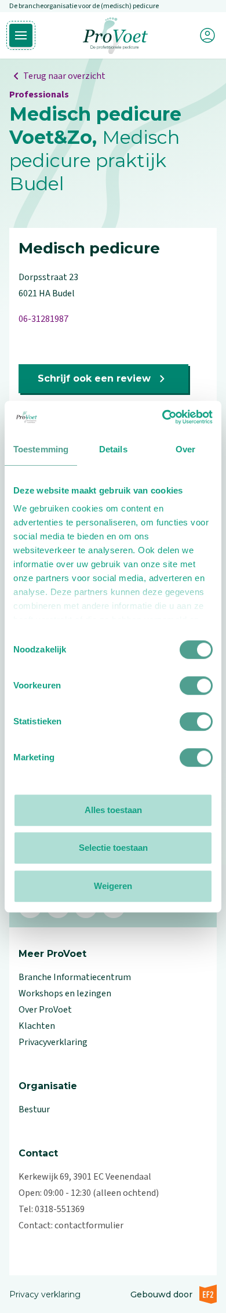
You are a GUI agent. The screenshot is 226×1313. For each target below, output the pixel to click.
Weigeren (113, 886)
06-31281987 (43, 319)
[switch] (196, 685)
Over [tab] (185, 449)
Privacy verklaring (45, 1294)
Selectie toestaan (113, 848)
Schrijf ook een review (94, 378)
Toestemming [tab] (40, 449)
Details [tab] (113, 449)
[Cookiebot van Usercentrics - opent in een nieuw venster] (162, 417)
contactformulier (88, 1225)
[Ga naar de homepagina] (115, 35)
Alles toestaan (113, 810)
